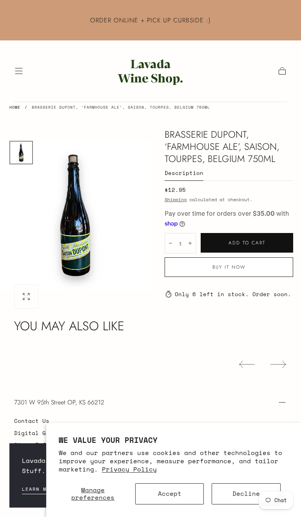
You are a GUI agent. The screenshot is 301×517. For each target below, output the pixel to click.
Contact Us (31, 421)
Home (14, 107)
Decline (246, 493)
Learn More (39, 489)
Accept (169, 493)
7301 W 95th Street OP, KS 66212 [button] (59, 402)
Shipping (176, 199)
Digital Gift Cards (46, 433)
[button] (19, 71)
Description (184, 173)
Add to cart (246, 242)
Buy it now (229, 267)
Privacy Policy (129, 469)
